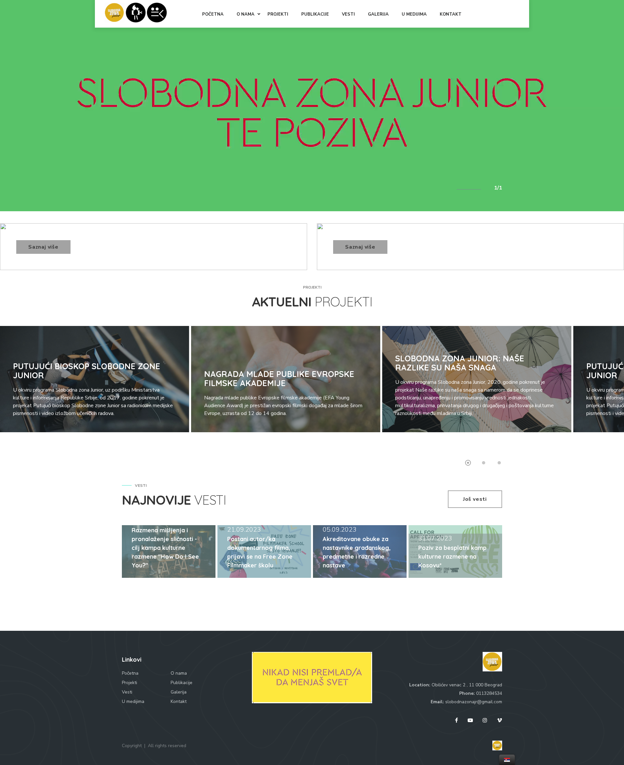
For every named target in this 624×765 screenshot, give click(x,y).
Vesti (127, 692)
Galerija (179, 692)
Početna (130, 673)
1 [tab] (468, 463)
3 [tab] (499, 462)
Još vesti (475, 499)
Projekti (129, 683)
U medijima (133, 701)
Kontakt (179, 701)
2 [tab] (483, 462)
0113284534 (489, 693)
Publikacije (181, 683)
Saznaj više (43, 247)
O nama (179, 673)
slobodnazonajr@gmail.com (473, 702)
